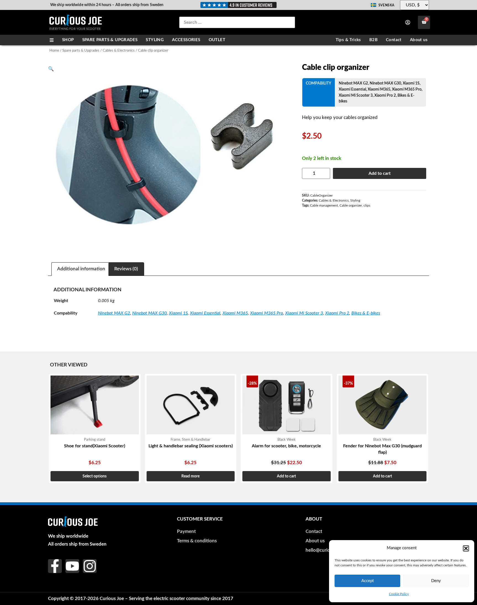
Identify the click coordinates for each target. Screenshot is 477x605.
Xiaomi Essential (352, 89)
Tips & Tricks (348, 40)
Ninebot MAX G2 (353, 83)
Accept (367, 581)
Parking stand (94, 439)
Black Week (286, 439)
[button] (466, 548)
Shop (68, 40)
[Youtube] (72, 566)
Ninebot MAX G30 (385, 83)
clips (367, 205)
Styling (155, 40)
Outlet (217, 40)
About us (419, 40)
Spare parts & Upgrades (110, 40)
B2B (373, 40)
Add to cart (380, 173)
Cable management (324, 205)
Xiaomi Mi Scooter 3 (356, 95)
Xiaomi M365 (379, 89)
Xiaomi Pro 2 (385, 95)
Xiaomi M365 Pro (407, 89)
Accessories (186, 40)
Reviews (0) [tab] (126, 268)
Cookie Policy (399, 594)
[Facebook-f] (55, 566)
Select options (95, 476)
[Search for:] (237, 22)
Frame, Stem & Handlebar (190, 439)
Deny (436, 581)
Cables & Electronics (119, 50)
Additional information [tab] (81, 268)
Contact (394, 40)
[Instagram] (90, 566)
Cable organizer (351, 205)
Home (54, 50)
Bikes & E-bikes (365, 313)
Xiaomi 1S (411, 83)
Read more (190, 476)
